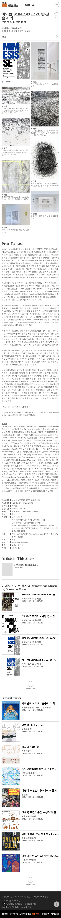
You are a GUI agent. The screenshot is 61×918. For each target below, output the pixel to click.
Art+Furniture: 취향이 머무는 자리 (41, 768)
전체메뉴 (56, 4)
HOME (5, 914)
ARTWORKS (25, 914)
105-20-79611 (32, 904)
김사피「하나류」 (32, 746)
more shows (30, 688)
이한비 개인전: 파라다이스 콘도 (39, 790)
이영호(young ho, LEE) (26, 564)
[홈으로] (10, 4)
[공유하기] (56, 13)
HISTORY (45, 914)
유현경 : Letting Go (32, 725)
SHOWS (35, 914)
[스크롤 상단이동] (56, 902)
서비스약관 (6, 901)
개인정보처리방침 (40, 896)
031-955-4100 (16, 548)
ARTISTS (14, 914)
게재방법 (55, 914)
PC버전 (17, 901)
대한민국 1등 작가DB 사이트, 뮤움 (16, 896)
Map (4, 36)
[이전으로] (4, 902)
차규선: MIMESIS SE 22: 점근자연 (41, 659)
